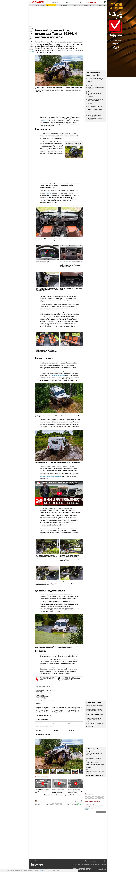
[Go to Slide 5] (67, 771)
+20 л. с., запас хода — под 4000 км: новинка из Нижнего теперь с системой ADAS (95, 725)
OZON (81, 864)
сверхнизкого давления (58, 375)
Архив (104, 869)
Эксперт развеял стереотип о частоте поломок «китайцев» (93, 757)
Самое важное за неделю (92, 801)
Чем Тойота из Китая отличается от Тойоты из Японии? (94, 93)
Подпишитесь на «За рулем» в (59, 795)
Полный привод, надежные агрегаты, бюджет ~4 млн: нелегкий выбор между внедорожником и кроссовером (96, 116)
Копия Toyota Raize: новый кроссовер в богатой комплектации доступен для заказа (95, 753)
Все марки (31, 51)
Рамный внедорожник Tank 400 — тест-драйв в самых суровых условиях (94, 720)
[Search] (104, 861)
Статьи (67, 2)
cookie (42, 870)
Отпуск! (81, 5)
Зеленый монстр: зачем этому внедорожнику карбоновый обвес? (95, 80)
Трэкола (48, 193)
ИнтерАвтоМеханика (39, 5)
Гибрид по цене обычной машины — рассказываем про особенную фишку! (95, 715)
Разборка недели (62, 5)
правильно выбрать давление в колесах (50, 476)
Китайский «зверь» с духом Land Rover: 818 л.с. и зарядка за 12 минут (95, 774)
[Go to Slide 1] (38, 771)
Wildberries (87, 864)
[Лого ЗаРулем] (37, 2)
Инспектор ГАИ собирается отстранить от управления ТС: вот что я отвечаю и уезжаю (95, 108)
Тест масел (93, 5)
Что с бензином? (72, 5)
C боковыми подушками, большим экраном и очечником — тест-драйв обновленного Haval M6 (94, 710)
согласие (87, 808)
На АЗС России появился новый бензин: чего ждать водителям (96, 86)
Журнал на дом (51, 5)
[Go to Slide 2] (45, 771)
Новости (55, 2)
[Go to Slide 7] (82, 771)
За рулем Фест (34, 861)
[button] (75, 870)
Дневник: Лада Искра (103, 5)
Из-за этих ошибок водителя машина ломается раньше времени (95, 761)
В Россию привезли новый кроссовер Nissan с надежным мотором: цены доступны (95, 766)
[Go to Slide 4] (60, 771)
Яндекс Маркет (95, 864)
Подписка (103, 864)
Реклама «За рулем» (101, 868)
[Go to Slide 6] (74, 771)
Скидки (86, 5)
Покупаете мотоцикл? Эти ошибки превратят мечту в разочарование (94, 706)
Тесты (78, 2)
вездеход (46, 120)
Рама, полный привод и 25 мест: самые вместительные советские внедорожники (96, 100)
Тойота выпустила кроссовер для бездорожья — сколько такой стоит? (95, 770)
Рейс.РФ (100, 869)
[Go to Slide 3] (53, 771)
